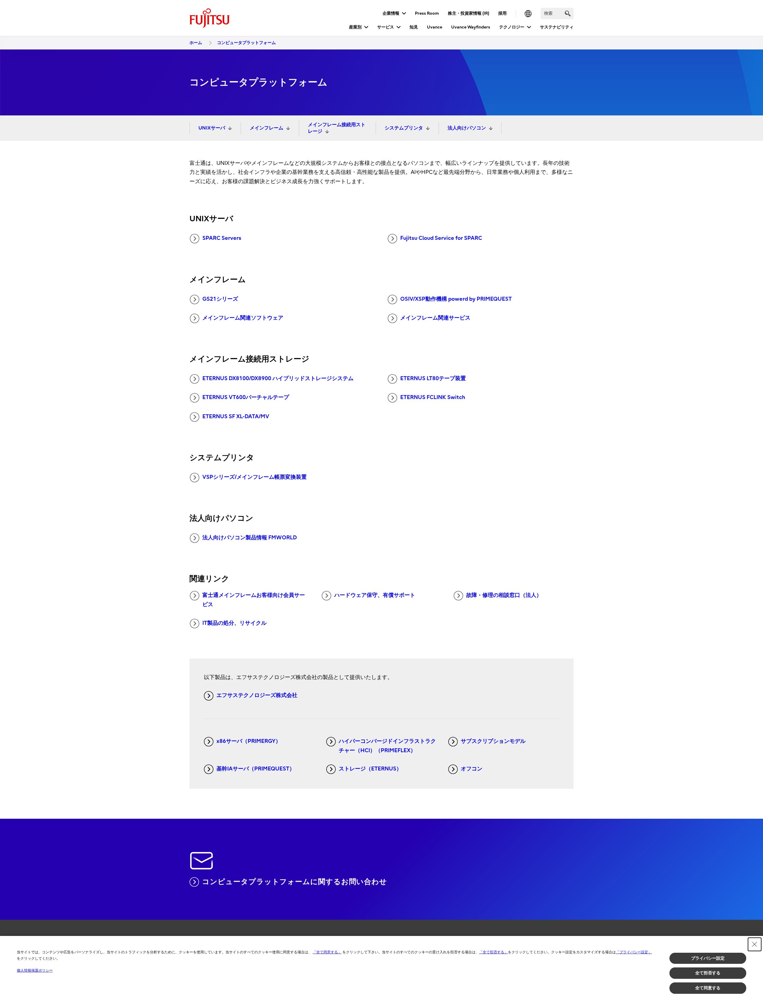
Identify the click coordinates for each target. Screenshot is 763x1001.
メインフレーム (266, 128)
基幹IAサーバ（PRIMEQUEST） (255, 769)
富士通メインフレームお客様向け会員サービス (253, 600)
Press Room (427, 13)
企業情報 (391, 13)
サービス (385, 27)
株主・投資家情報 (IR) (468, 13)
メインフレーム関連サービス (435, 318)
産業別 (355, 27)
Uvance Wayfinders (470, 27)
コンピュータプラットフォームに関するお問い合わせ (294, 881)
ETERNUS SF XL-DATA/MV (235, 416)
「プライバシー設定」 (634, 952)
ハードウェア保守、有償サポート (374, 595)
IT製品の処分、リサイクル (234, 623)
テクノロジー (511, 27)
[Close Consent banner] (754, 944)
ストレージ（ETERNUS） (370, 769)
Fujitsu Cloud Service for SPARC (441, 238)
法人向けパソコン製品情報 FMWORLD (249, 538)
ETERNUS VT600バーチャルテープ (245, 397)
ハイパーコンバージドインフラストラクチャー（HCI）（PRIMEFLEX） (387, 746)
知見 (414, 27)
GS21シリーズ (220, 299)
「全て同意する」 (327, 952)
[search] (568, 13)
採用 (502, 13)
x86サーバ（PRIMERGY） (248, 741)
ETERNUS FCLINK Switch (432, 397)
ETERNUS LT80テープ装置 (433, 378)
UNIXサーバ (211, 128)
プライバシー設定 (708, 958)
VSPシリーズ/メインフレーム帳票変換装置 (254, 477)
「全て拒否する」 (493, 952)
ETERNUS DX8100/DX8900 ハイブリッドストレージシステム (277, 378)
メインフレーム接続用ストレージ (336, 128)
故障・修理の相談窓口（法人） (504, 595)
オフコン (471, 769)
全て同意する (707, 987)
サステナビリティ (557, 27)
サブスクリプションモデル (493, 741)
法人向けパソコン (467, 128)
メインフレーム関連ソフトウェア (242, 318)
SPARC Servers (221, 238)
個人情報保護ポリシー (35, 970)
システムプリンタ (404, 128)
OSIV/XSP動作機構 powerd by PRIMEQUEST (456, 299)
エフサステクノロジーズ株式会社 (256, 695)
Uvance (434, 27)
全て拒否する (707, 972)
